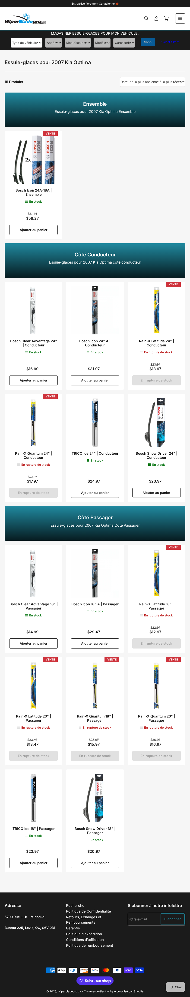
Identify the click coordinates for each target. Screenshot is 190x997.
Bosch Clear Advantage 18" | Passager (34, 606)
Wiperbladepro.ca (69, 991)
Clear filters (170, 42)
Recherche (75, 905)
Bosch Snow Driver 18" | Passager (95, 830)
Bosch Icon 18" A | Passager (95, 604)
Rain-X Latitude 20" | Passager (33, 718)
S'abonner (172, 919)
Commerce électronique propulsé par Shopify (114, 991)
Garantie (73, 928)
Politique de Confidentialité (88, 911)
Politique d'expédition (84, 934)
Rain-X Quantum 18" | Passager (95, 718)
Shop (148, 42)
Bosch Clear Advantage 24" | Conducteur (33, 343)
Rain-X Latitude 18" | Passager (156, 606)
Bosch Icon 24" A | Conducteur (95, 343)
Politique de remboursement (89, 945)
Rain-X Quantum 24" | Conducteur (33, 455)
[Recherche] (146, 18)
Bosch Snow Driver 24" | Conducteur (156, 455)
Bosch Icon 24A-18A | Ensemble (34, 192)
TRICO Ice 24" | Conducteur (95, 453)
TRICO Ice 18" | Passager (34, 828)
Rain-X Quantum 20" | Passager (156, 718)
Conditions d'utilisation (85, 939)
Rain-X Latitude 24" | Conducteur (156, 343)
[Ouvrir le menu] (180, 18)
